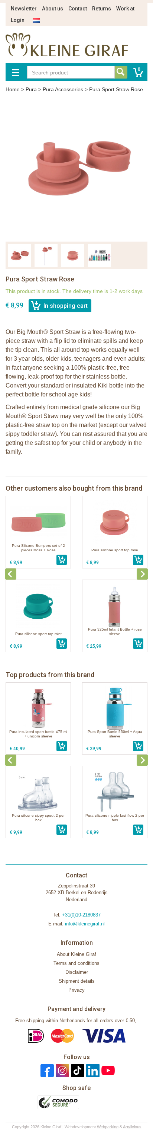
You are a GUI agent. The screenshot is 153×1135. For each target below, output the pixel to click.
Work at (125, 9)
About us (52, 9)
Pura (31, 89)
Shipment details (77, 981)
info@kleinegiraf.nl (85, 924)
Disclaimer (76, 972)
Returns (101, 9)
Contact (77, 9)
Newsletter (24, 9)
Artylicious (132, 1127)
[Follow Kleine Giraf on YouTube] (107, 1070)
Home (13, 89)
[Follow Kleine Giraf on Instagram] (61, 1070)
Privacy (76, 990)
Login (18, 20)
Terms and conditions (76, 963)
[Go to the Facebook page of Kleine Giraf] (46, 1070)
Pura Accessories (63, 89)
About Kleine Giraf (76, 954)
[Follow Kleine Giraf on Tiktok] (76, 1070)
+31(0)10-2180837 (81, 915)
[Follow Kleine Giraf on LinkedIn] (92, 1070)
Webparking (107, 1127)
